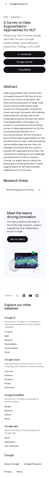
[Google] (9, 455)
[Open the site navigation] (6, 4)
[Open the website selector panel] (29, 4)
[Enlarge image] (37, 269)
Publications (15, 17)
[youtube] (30, 296)
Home (6, 17)
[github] (37, 296)
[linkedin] (24, 296)
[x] (17, 296)
